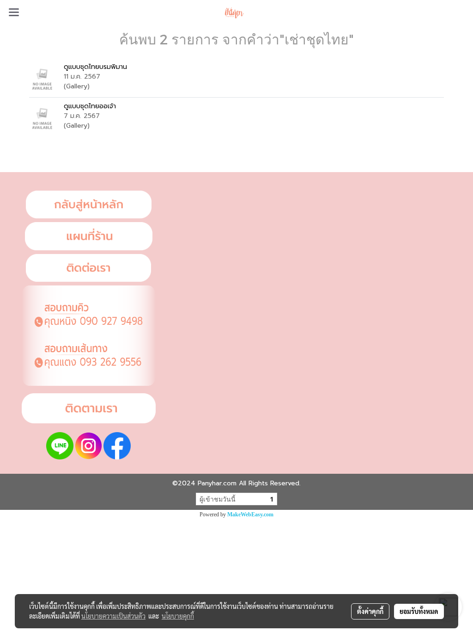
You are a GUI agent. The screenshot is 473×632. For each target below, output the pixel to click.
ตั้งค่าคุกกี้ (370, 611)
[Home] (89, 204)
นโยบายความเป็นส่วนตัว (113, 616)
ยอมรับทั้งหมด (419, 611)
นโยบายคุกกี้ (178, 616)
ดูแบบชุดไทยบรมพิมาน (95, 67)
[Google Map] (89, 236)
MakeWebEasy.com (250, 514)
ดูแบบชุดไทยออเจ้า (90, 106)
